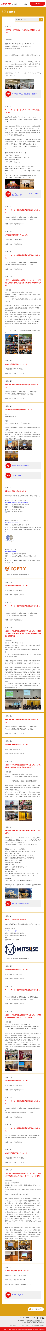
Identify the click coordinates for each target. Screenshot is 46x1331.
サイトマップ (14, 1325)
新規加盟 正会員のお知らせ (20, 903)
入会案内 (37, 3)
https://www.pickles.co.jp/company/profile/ (17, 502)
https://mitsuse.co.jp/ (11, 931)
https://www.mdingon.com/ (12, 522)
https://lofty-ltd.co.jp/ (10, 551)
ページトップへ (36, 1309)
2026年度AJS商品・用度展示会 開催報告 (24, 94)
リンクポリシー (26, 1325)
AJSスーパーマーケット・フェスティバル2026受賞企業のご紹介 (25, 194)
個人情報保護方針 (39, 1325)
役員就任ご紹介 (16, 475)
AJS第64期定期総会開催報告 (20, 465)
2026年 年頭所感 (17, 1295)
